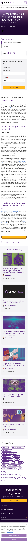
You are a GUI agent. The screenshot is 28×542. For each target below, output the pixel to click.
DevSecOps (5, 462)
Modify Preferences (14, 535)
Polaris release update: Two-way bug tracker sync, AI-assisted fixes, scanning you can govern (13, 271)
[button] (25, 2)
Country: (5, 77)
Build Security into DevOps (9, 453)
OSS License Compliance (9, 468)
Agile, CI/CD (6, 447)
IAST (4, 480)
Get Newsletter (14, 87)
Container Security (7, 459)
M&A (4, 465)
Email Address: (7, 70)
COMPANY (4, 517)
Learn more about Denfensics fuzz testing (14, 237)
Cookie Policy (10, 532)
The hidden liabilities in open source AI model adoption (13, 395)
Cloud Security (6, 456)
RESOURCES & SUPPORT (7, 513)
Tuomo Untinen (10, 31)
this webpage (13, 107)
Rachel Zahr (8, 275)
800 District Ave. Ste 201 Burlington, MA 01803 (14, 496)
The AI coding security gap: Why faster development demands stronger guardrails (14, 333)
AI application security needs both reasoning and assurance (13, 364)
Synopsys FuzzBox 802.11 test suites (10, 211)
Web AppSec (21, 477)
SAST (20, 468)
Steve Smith (8, 338)
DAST (13, 462)
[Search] (20, 2)
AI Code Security (7, 450)
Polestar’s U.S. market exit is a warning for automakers (13, 302)
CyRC (17, 459)
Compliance (17, 456)
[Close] (26, 524)
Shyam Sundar (9, 399)
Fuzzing (5, 242)
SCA (4, 471)
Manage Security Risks (16, 242)
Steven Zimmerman (10, 305)
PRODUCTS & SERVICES (7, 509)
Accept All (14, 539)
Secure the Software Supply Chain (11, 474)
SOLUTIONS (4, 505)
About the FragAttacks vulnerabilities (12, 42)
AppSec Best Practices (18, 447)
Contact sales (14, 500)
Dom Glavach (9, 368)
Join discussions (5, 100)
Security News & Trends (9, 477)
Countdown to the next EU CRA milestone (14, 425)
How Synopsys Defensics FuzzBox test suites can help (15, 45)
